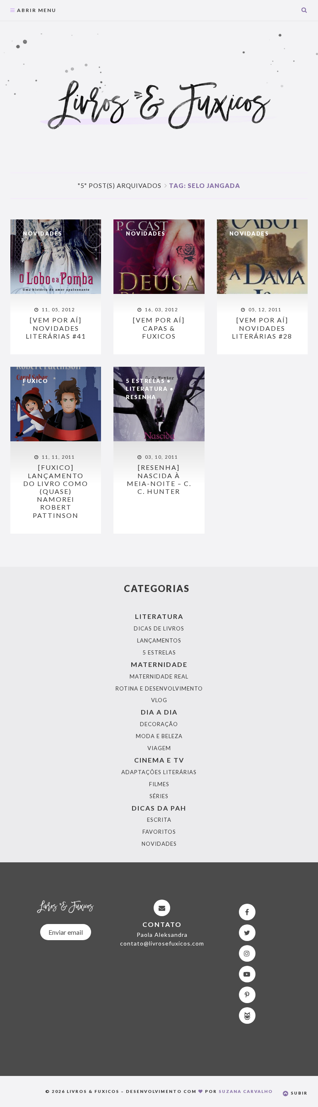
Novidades (43, 233)
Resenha (141, 397)
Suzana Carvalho (246, 1091)
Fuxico (35, 381)
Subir (298, 1092)
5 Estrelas (145, 381)
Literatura (147, 388)
